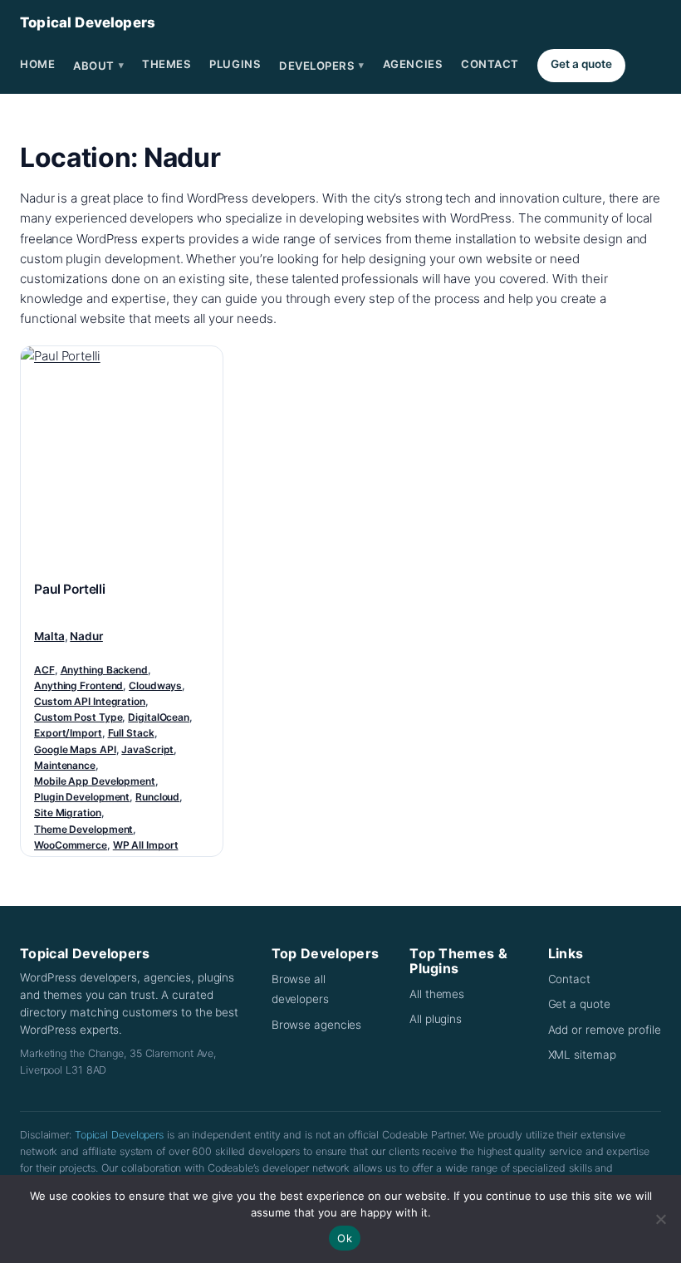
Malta (49, 636)
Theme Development (83, 829)
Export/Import (68, 733)
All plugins (435, 1019)
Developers (322, 65)
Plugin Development (82, 797)
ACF (44, 669)
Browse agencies (317, 1024)
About (98, 65)
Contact (490, 64)
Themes (166, 64)
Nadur (86, 636)
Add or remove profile (604, 1029)
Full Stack (131, 733)
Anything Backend (104, 669)
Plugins (235, 64)
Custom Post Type (78, 717)
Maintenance (65, 765)
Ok (344, 1238)
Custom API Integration (89, 701)
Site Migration (67, 812)
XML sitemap (582, 1054)
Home (37, 64)
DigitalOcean (158, 717)
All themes (436, 994)
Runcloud (157, 797)
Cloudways (155, 685)
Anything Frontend (78, 685)
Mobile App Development (94, 781)
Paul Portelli (69, 589)
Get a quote (581, 64)
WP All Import (146, 845)
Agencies (413, 64)
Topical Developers (87, 22)
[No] (660, 1219)
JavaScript (147, 749)
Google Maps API (75, 749)
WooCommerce (70, 845)
